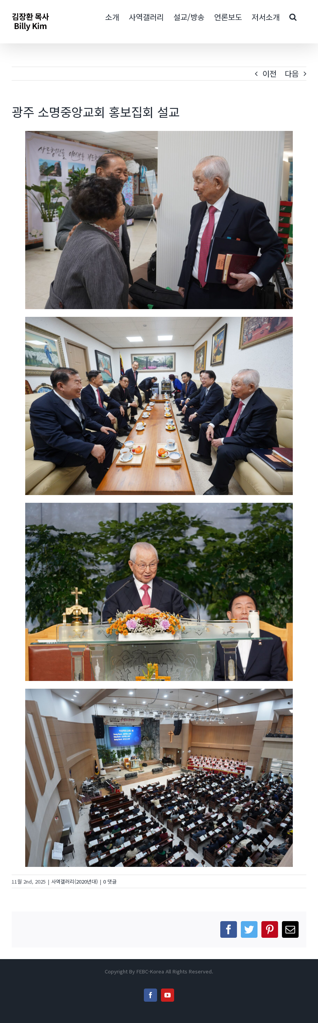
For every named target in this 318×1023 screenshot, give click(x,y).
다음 (292, 73)
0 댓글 (110, 881)
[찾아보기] (293, 16)
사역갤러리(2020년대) (74, 881)
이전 (270, 73)
